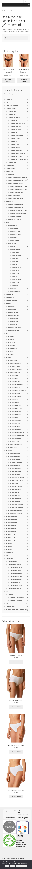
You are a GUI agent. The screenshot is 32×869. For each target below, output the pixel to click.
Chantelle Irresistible (16, 600)
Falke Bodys (11, 174)
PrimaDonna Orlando (16, 579)
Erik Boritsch (20, 858)
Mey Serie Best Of (15, 381)
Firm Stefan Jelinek (8, 858)
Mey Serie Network (15, 495)
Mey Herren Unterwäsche (15, 513)
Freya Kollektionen (15, 249)
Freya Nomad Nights (15, 234)
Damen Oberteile (10, 168)
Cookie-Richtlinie (10, 817)
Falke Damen (9, 171)
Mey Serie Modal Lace (16, 408)
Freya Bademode (12, 225)
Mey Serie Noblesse (15, 414)
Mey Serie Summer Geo (16, 504)
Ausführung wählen (8, 80)
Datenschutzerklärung (11, 814)
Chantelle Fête (14, 132)
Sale (7, 591)
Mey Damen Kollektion (14, 372)
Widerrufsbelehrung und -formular (23, 818)
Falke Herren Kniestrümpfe (15, 204)
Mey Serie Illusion (15, 393)
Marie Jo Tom (13, 324)
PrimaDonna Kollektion (14, 564)
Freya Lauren (15, 282)
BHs (7, 102)
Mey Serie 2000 (14, 375)
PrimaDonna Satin (15, 582)
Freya (7, 222)
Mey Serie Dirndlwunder (16, 384)
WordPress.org (20, 846)
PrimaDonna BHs (12, 561)
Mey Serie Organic (15, 423)
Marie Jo (8, 303)
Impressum (8, 811)
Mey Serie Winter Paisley (16, 507)
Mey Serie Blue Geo (15, 474)
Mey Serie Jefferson (15, 489)
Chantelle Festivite (15, 129)
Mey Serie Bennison (15, 471)
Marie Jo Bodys (12, 309)
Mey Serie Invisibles (15, 396)
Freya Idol (14, 276)
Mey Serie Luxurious (15, 405)
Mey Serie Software (15, 501)
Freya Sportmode (15, 291)
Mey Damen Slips (12, 447)
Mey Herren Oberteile (16, 462)
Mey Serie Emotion (15, 387)
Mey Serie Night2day (15, 411)
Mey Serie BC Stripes (15, 468)
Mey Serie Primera (15, 426)
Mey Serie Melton (14, 492)
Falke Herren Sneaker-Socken (18, 213)
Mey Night (10, 351)
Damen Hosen (10, 165)
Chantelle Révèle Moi (16, 150)
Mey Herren (9, 450)
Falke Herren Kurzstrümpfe (15, 207)
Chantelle (10, 594)
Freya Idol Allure (16, 279)
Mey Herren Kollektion (14, 465)
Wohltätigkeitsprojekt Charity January (17, 609)
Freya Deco (15, 258)
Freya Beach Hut (14, 228)
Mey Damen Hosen (15, 366)
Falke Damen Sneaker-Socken (18, 189)
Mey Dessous (11, 339)
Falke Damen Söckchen (16, 192)
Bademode (9, 99)
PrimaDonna (9, 558)
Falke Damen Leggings (14, 195)
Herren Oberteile (10, 297)
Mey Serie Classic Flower (17, 480)
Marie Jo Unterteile (13, 330)
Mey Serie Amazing (15, 378)
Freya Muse (15, 285)
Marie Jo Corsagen (13, 312)
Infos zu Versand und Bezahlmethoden (23, 812)
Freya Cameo (15, 252)
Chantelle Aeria (14, 120)
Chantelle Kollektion (14, 117)
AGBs (15, 811)
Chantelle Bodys (12, 114)
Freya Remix (13, 237)
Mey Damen (9, 357)
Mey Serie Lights (14, 402)
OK (7, 866)
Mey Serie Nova (14, 417)
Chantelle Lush (14, 141)
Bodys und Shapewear (12, 105)
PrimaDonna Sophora (16, 585)
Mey (7, 333)
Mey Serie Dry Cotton (16, 486)
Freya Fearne (15, 273)
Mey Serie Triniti (14, 441)
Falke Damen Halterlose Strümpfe (17, 177)
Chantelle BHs (12, 111)
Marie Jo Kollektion (13, 315)
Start (5, 10)
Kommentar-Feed (21, 844)
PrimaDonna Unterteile (14, 588)
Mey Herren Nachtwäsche (15, 510)
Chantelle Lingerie (11, 108)
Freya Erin (14, 264)
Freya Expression (16, 267)
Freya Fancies (15, 270)
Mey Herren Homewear (14, 456)
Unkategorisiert (10, 606)
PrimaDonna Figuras (15, 570)
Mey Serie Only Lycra (15, 420)
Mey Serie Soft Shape (15, 438)
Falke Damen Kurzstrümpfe (15, 183)
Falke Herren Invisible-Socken (18, 210)
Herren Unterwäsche (11, 300)
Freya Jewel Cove (15, 231)
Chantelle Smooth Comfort (17, 153)
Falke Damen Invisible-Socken (18, 186)
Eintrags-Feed (20, 842)
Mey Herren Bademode (14, 453)
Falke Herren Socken (15, 216)
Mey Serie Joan (14, 399)
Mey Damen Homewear (14, 363)
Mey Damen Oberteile (16, 369)
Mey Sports (11, 354)
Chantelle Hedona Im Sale (17, 597)
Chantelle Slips (12, 162)
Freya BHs (12, 246)
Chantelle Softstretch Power (18, 159)
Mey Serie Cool (14, 483)
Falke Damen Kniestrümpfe (15, 180)
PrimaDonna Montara (16, 576)
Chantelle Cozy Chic (15, 126)
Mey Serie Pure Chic (15, 429)
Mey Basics (11, 336)
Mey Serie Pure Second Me (17, 432)
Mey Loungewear (12, 348)
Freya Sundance (14, 240)
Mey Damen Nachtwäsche (15, 444)
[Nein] (30, 864)
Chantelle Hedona (15, 138)
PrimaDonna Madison (16, 573)
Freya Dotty (15, 261)
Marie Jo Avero (14, 318)
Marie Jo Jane (14, 321)
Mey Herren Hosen (15, 459)
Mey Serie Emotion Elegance (18, 390)
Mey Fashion (11, 342)
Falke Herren (9, 201)
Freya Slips (13, 288)
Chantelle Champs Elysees (17, 123)
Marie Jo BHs (11, 306)
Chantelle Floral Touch (16, 135)
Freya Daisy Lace (16, 255)
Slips (7, 603)
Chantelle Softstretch (16, 156)
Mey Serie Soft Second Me (17, 435)
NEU (7, 555)
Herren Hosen (10, 294)
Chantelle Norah (14, 144)
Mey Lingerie (11, 345)
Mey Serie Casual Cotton (17, 477)
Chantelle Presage (15, 147)
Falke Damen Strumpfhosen (15, 198)
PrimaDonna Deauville (16, 567)
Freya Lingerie (12, 243)
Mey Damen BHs (12, 360)
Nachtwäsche (9, 552)
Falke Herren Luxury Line (14, 219)
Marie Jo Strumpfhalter (14, 327)
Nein (13, 866)
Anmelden (19, 840)
